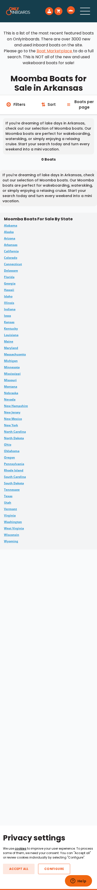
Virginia (10, 515)
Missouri (10, 380)
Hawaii (9, 290)
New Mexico (13, 419)
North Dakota (14, 438)
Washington (13, 522)
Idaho (8, 296)
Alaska (9, 232)
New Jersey (12, 412)
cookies (20, 848)
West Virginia (14, 528)
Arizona (9, 238)
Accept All (18, 869)
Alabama (10, 225)
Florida (9, 277)
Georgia (9, 283)
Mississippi (12, 374)
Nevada (9, 399)
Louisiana (11, 335)
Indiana (9, 309)
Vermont (10, 509)
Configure (54, 869)
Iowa (7, 316)
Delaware (11, 270)
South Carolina (15, 477)
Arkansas (10, 245)
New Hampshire (16, 406)
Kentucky (11, 328)
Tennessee (12, 490)
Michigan (11, 361)
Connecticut (13, 264)
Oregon (9, 457)
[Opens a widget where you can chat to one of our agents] (78, 881)
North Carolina (15, 432)
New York (11, 425)
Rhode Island (13, 470)
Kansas (9, 322)
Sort (48, 104)
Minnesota (12, 367)
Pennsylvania (14, 464)
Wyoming (11, 541)
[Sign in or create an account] (49, 11)
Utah (7, 502)
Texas (8, 496)
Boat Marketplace (55, 51)
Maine (8, 341)
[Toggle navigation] (85, 11)
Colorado (10, 258)
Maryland (11, 348)
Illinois (9, 303)
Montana (10, 386)
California (11, 251)
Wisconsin (11, 535)
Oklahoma (11, 451)
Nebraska (11, 393)
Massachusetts (15, 354)
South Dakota (14, 483)
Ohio (7, 444)
